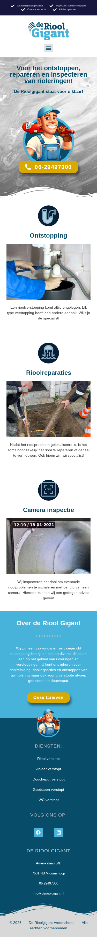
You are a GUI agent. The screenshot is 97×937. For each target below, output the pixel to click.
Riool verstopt (48, 759)
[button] (48, 48)
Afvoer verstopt (48, 769)
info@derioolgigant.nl (48, 893)
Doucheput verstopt (49, 779)
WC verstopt (49, 800)
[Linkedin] (58, 832)
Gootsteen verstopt (48, 789)
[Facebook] (38, 832)
